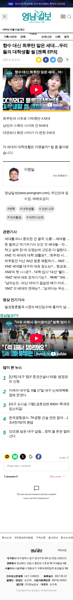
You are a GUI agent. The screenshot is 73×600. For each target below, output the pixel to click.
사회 (57, 36)
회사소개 (6, 537)
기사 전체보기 (60, 175)
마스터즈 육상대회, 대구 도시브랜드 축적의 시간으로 (37, 3)
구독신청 (40, 537)
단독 (22, 36)
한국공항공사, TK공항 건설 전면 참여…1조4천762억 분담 (38, 420)
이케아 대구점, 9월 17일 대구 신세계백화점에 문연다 (39, 392)
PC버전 (62, 550)
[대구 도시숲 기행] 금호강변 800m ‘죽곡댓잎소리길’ (39, 406)
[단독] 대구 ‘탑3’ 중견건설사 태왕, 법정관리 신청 (38, 379)
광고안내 (53, 537)
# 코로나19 (46, 208)
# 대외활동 (14, 217)
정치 (66, 36)
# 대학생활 (27, 208)
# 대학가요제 (35, 217)
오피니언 (46, 36)
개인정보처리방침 (23, 537)
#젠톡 (11, 208)
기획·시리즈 (10, 36)
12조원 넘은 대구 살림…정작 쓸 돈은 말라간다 (39, 433)
